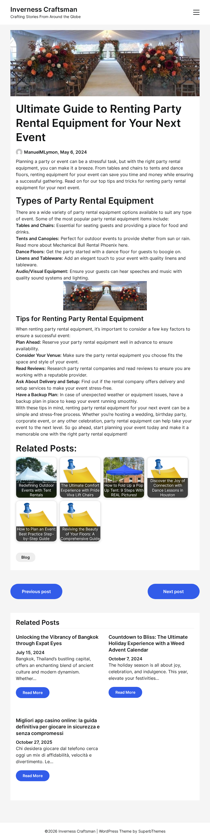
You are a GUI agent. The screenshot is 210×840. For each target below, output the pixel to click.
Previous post (36, 591)
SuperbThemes (151, 831)
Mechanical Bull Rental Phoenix (85, 245)
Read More (33, 692)
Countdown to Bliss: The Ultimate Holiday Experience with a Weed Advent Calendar (148, 643)
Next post (173, 591)
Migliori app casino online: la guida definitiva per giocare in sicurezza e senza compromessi (58, 727)
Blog (25, 557)
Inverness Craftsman (43, 9)
